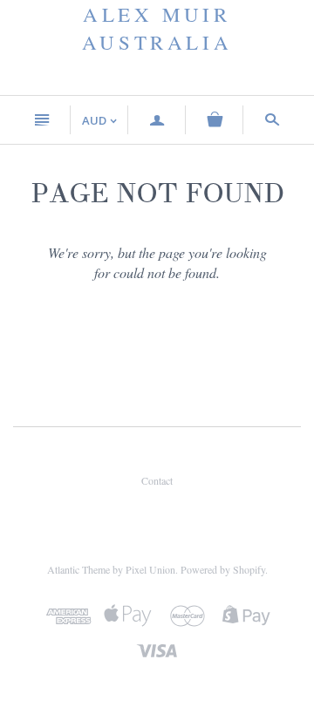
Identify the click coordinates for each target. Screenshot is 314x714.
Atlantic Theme (78, 569)
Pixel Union (150, 569)
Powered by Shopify (223, 569)
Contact (157, 480)
